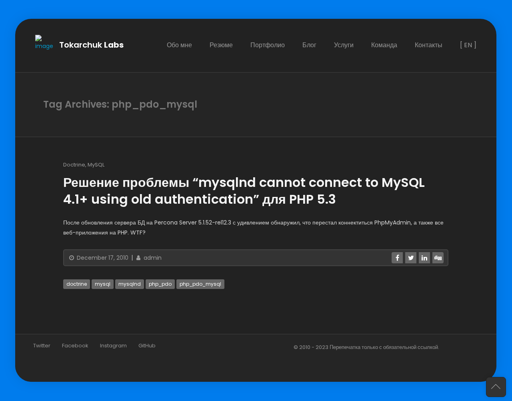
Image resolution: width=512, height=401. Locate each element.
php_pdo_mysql (200, 284)
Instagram (113, 346)
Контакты (429, 45)
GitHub (147, 346)
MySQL (96, 164)
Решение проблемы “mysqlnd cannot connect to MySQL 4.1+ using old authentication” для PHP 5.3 (244, 190)
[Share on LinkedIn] (424, 258)
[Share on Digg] (438, 258)
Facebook (75, 346)
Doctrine (74, 164)
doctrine (76, 284)
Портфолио (268, 45)
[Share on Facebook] (397, 258)
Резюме (221, 45)
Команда (385, 45)
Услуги (344, 45)
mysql (102, 284)
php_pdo (160, 284)
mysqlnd (129, 284)
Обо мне (179, 45)
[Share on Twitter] (411, 258)
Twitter (41, 346)
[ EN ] (468, 45)
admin (152, 258)
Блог (310, 45)
